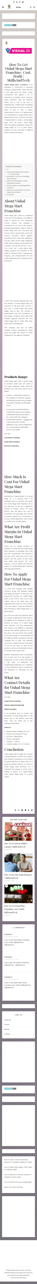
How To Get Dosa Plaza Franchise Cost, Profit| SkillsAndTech (14, 909)
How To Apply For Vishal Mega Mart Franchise (18, 187)
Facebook (7, 1020)
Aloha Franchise (10, 709)
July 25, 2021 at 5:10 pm (11, 936)
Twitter (6, 1024)
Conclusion (10, 194)
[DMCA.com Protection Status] (18, 25)
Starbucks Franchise (12, 438)
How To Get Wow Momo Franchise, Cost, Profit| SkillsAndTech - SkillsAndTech (17, 942)
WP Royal (23, 1278)
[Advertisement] (18, 149)
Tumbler (7, 1034)
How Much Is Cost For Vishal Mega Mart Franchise (18, 177)
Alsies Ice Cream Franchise (13, 1187)
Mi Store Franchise (11, 446)
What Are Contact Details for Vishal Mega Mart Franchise (18, 191)
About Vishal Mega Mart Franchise (18, 172)
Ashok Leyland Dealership (14, 705)
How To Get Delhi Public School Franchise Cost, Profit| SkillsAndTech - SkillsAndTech (18, 985)
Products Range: (15, 174)
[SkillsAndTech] (9, 7)
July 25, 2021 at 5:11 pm (11, 959)
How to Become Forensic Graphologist (18, 1182)
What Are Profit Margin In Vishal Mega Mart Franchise (17, 182)
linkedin (6, 1029)
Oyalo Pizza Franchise (12, 701)
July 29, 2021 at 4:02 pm (11, 979)
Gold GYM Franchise (12, 442)
